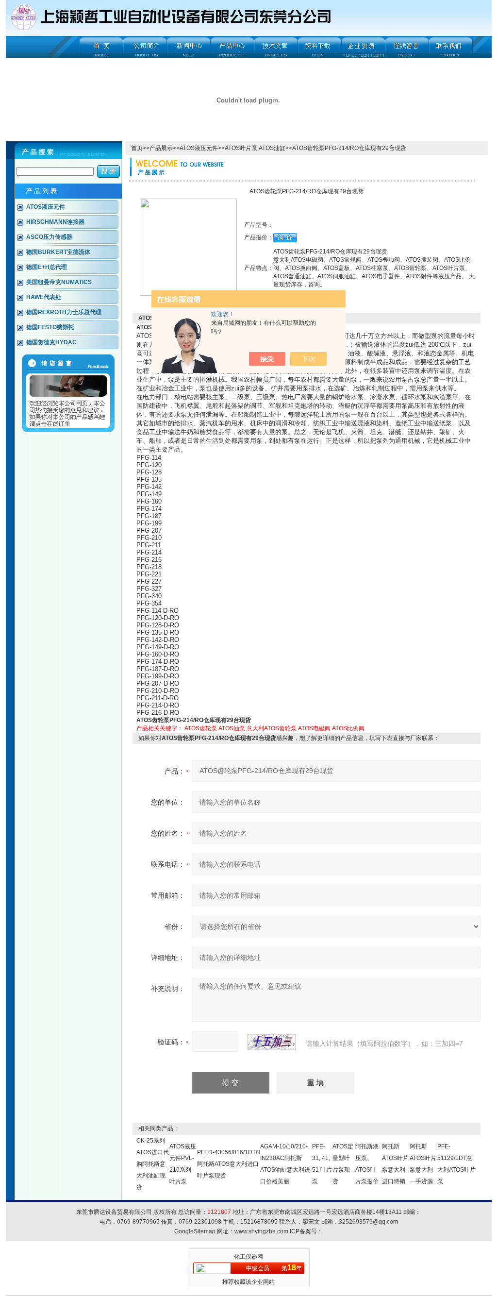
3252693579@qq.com (368, 1221)
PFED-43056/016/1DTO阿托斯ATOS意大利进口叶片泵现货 (228, 1164)
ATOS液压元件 (199, 148)
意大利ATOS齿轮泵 (272, 728)
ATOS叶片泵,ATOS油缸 (255, 148)
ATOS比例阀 (348, 728)
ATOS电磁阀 (314, 728)
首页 (137, 148)
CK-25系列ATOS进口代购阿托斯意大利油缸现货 (152, 1164)
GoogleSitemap (194, 1231)
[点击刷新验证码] (272, 1042)
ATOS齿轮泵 (200, 728)
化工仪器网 (248, 1256)
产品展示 (161, 148)
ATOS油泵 (231, 728)
